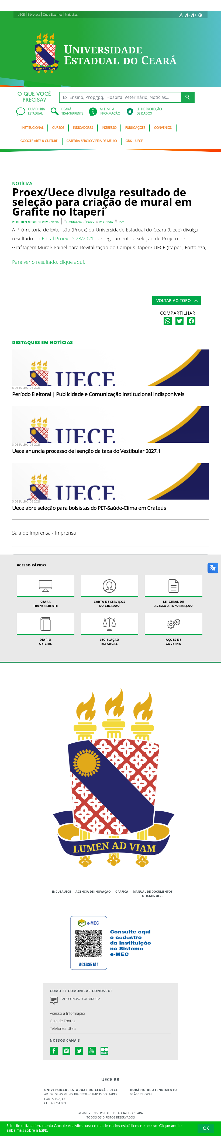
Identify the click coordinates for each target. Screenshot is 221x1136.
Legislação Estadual (109, 642)
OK (206, 1129)
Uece (121, 222)
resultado (106, 222)
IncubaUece (61, 891)
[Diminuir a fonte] (187, 15)
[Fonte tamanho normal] (181, 15)
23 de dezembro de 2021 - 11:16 (35, 222)
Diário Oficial (45, 642)
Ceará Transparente (45, 604)
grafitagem (74, 222)
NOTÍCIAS (22, 183)
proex (90, 222)
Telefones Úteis (63, 1028)
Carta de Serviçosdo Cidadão (109, 604)
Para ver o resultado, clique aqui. (48, 261)
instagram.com (67, 1051)
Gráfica (121, 891)
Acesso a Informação (67, 1013)
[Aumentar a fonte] (194, 15)
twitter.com (79, 1051)
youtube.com (92, 1051)
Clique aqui (168, 1126)
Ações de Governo (174, 642)
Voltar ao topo (173, 300)
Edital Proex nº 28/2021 (68, 238)
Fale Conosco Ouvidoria (80, 999)
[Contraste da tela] (200, 15)
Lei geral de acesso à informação (173, 604)
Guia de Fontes (62, 1020)
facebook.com (54, 1051)
